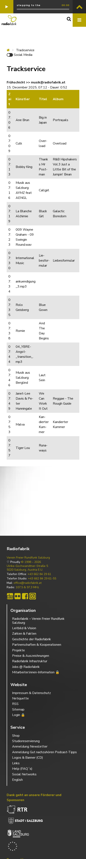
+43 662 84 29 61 (39, 574)
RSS (15, 704)
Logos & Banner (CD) (27, 757)
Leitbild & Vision (24, 628)
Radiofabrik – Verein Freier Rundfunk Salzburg (38, 620)
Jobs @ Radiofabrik (26, 667)
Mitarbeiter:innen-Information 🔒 (35, 672)
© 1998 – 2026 (31, 562)
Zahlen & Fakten (24, 633)
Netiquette (20, 698)
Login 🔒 (18, 715)
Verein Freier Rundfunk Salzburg (28, 558)
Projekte (18, 650)
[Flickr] (17, 596)
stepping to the (28, 5)
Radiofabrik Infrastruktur (29, 661)
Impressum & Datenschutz (31, 693)
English (17, 779)
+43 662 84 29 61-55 (42, 578)
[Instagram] (32, 596)
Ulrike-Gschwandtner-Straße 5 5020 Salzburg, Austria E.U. (27, 568)
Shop (16, 735)
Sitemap (18, 709)
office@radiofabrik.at (28, 583)
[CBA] (10, 596)
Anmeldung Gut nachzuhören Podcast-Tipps (44, 752)
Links (16, 763)
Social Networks (24, 774)
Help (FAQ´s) (22, 768)
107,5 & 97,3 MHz (27, 587)
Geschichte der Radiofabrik (31, 639)
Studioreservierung (26, 741)
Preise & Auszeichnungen (30, 655)
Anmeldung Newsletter (29, 746)
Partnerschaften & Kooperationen (36, 644)
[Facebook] (25, 596)
